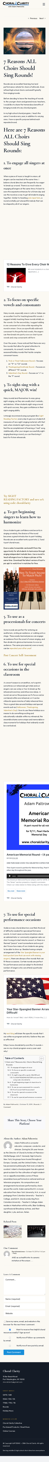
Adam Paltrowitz (12, 1104)
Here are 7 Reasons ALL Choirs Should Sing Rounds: (24, 1063)
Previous (33, 18)
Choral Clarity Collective (12, 1423)
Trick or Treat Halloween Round (21, 361)
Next (41, 18)
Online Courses (9, 1431)
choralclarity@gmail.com (12, 1382)
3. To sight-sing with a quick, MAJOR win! (25, 1075)
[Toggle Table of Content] (40, 1059)
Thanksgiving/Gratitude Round (21, 367)
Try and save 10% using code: (24, 499)
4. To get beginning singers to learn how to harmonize (25, 1083)
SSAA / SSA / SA (9, 1399)
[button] (5, 1232)
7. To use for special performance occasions (26, 1097)
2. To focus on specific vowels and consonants (22, 1071)
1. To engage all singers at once (21, 1067)
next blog (10, 1033)
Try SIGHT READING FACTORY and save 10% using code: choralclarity (27, 1079)
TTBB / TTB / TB (9, 1403)
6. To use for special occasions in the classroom (23, 1093)
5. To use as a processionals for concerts (25, 1087)
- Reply (14, 1253)
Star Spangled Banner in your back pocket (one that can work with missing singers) (24, 955)
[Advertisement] (24, 232)
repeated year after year (20, 648)
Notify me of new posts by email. (30, 1345)
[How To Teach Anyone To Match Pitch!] (24, 569)
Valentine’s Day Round (17, 373)
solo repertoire (34, 198)
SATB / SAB (7, 1395)
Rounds (36, 1104)
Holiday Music (8, 1411)
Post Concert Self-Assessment (20, 655)
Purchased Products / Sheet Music (16, 1427)
